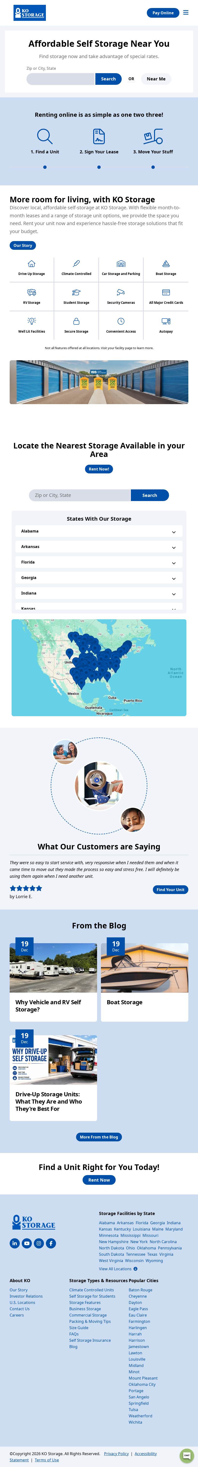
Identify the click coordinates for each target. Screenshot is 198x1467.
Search (108, 79)
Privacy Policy (116, 1453)
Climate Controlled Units (91, 1290)
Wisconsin (134, 1260)
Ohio (130, 1248)
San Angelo (139, 1397)
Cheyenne (138, 1296)
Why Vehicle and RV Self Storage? (48, 1005)
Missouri (150, 1235)
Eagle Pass (138, 1308)
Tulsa (133, 1409)
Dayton (135, 1302)
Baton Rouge (140, 1290)
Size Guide (78, 1327)
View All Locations (118, 1268)
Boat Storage (124, 1002)
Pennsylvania (170, 1248)
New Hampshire (113, 1241)
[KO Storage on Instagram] (39, 1243)
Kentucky (122, 1229)
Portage (136, 1390)
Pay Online (163, 13)
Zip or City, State (41, 68)
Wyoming (154, 1260)
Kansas (28, 608)
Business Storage (85, 1308)
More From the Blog (99, 1137)
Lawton (135, 1353)
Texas (152, 1254)
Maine (157, 1229)
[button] (99, 667)
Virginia (166, 1254)
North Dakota (111, 1248)
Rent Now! (99, 469)
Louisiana (141, 1229)
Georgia (28, 577)
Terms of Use (47, 1460)
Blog (73, 1346)
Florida (28, 562)
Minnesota (109, 1235)
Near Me (156, 79)
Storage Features (85, 1302)
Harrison (137, 1340)
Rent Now (99, 1180)
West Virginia (111, 1260)
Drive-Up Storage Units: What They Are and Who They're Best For (48, 1101)
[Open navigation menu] (185, 13)
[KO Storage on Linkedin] (15, 1243)
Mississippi (130, 1235)
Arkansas (30, 546)
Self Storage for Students (92, 1296)
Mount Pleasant (143, 1378)
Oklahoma (146, 1248)
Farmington (139, 1321)
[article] (53, 982)
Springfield (139, 1403)
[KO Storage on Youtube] (27, 1243)
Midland (136, 1365)
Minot (134, 1371)
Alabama (30, 531)
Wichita (135, 1422)
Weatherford (140, 1416)
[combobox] (60, 79)
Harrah (135, 1334)
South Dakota (111, 1254)
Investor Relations (26, 1296)
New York (139, 1241)
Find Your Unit (170, 889)
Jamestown (139, 1346)
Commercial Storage (88, 1315)
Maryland (174, 1229)
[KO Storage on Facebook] (51, 1243)
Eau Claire (138, 1315)
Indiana (28, 593)
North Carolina (163, 1241)
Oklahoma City (142, 1384)
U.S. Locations (22, 1302)
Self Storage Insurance (90, 1340)
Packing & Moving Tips (90, 1321)
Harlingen (138, 1327)
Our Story (23, 245)
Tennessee (135, 1254)
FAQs (74, 1334)
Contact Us (20, 1308)
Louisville (137, 1359)
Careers (17, 1315)
